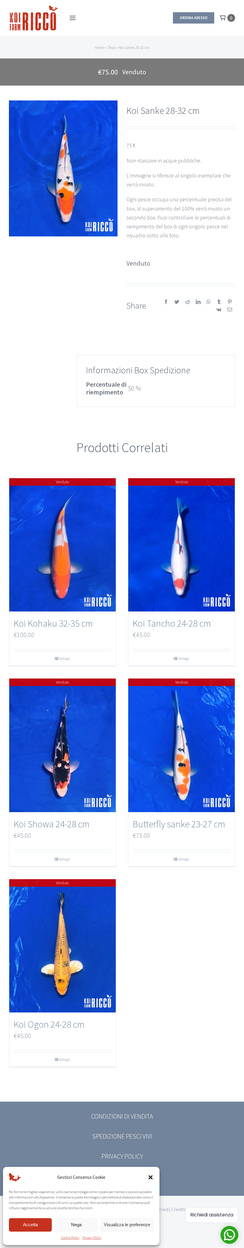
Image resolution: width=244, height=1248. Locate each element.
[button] (151, 1177)
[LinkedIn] (198, 302)
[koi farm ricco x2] (34, 8)
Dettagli (64, 658)
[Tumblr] (219, 302)
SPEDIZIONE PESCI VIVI (122, 1136)
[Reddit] (187, 302)
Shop (111, 47)
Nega (76, 1224)
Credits (178, 1209)
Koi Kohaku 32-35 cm (53, 623)
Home (99, 47)
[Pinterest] (229, 302)
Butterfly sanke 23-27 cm (179, 824)
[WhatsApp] (209, 302)
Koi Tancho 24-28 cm (172, 623)
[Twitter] (176, 302)
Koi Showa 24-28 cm (52, 824)
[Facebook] (166, 302)
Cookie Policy (70, 1237)
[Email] (229, 310)
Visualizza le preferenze (127, 1224)
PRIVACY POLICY (122, 1156)
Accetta (30, 1224)
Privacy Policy (91, 1237)
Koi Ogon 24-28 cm (49, 1024)
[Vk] (218, 310)
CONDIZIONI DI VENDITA (122, 1116)
